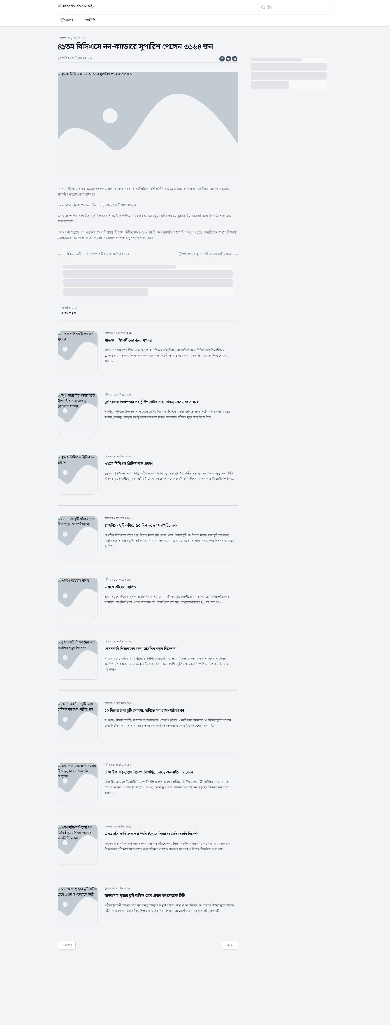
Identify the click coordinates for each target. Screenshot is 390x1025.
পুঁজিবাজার (66, 20)
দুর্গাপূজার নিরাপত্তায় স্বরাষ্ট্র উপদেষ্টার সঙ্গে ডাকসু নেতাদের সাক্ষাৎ (151, 402)
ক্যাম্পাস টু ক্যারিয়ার (72, 37)
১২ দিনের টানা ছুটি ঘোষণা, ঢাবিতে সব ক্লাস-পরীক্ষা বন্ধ (145, 710)
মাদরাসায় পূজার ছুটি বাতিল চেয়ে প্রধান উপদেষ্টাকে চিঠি (145, 895)
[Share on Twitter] (228, 58)
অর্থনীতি (90, 20)
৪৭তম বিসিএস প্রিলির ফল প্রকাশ (129, 464)
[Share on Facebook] (222, 58)
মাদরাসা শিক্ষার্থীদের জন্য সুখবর (128, 340)
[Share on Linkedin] (234, 58)
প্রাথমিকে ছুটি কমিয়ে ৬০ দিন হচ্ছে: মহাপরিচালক (141, 525)
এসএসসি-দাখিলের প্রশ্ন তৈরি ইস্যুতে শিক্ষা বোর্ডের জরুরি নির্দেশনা (152, 834)
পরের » (230, 945)
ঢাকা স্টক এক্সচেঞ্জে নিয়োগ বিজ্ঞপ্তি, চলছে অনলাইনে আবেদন (149, 772)
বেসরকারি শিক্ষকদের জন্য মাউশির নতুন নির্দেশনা (140, 649)
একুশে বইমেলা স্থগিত (120, 587)
